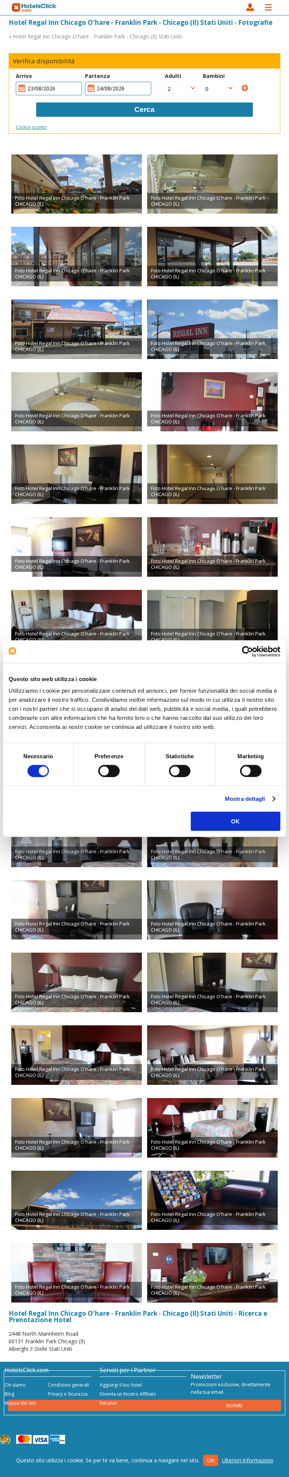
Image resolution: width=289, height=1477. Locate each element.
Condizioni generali (68, 1385)
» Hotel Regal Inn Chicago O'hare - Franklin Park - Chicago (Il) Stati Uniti (95, 36)
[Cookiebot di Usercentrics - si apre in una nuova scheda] (247, 651)
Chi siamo (15, 1385)
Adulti (173, 75)
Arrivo (24, 75)
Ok (210, 1460)
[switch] (109, 771)
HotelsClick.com (34, 7)
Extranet (108, 1403)
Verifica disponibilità (44, 61)
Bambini (214, 75)
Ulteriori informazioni (247, 1460)
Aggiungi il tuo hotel (121, 1385)
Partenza (97, 75)
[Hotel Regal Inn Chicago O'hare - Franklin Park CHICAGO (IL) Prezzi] (76, 184)
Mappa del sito (21, 1403)
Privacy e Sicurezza (68, 1394)
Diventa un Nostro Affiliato (128, 1394)
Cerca (144, 109)
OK (235, 821)
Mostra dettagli (245, 798)
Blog (9, 1394)
